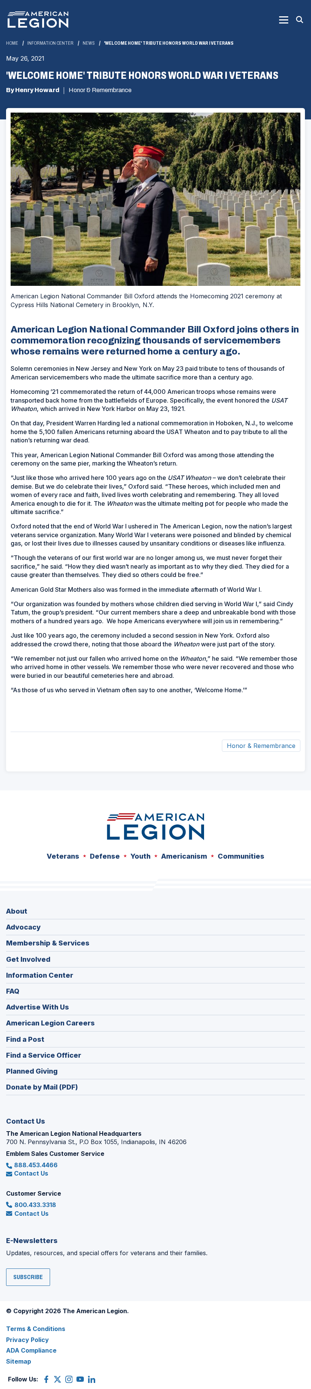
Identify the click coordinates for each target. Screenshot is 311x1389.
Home (12, 43)
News (89, 43)
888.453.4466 (36, 1165)
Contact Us (31, 1173)
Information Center (50, 43)
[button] (283, 19)
